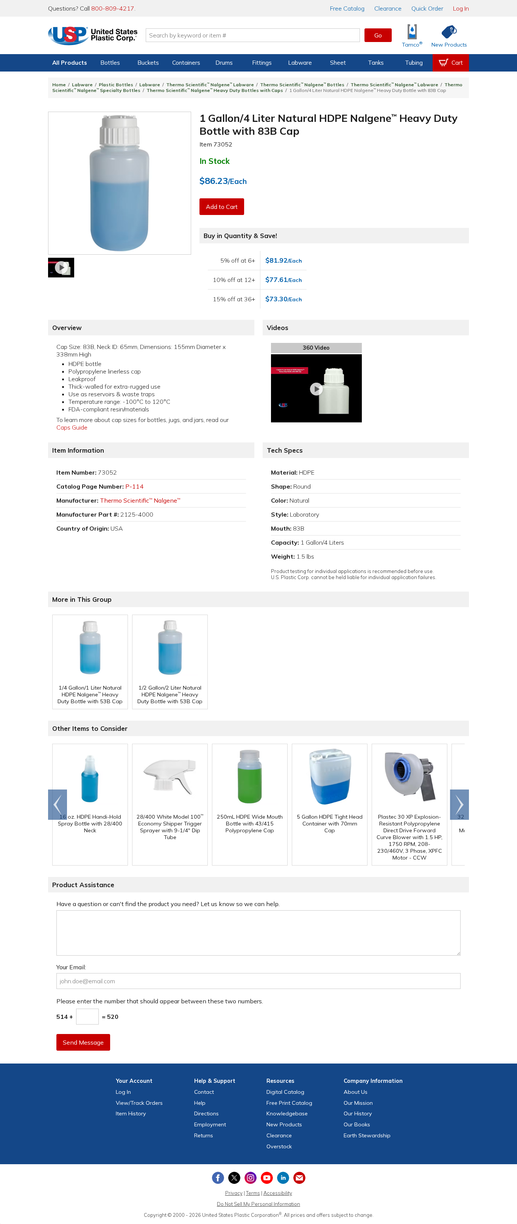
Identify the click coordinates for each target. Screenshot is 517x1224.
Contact (204, 1092)
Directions (206, 1113)
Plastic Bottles (116, 84)
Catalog (347, 8)
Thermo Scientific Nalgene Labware (210, 84)
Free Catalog (289, 1102)
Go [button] (378, 35)
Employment (210, 1124)
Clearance (388, 8)
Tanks (376, 62)
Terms (253, 1193)
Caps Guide (71, 427)
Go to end (57, 804)
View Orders (139, 1102)
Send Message (83, 1042)
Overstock (279, 1146)
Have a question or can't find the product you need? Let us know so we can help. (168, 904)
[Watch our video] (61, 267)
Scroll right (459, 804)
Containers (186, 62)
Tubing (414, 62)
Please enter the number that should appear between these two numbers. (159, 1001)
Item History (131, 1113)
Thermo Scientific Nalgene (140, 500)
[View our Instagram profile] (250, 1177)
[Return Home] (92, 36)
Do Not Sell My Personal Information (258, 1204)
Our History (358, 1113)
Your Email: (71, 967)
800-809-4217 (112, 8)
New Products (284, 1124)
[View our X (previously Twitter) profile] (234, 1177)
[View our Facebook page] (218, 1177)
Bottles (110, 62)
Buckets (148, 62)
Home (59, 84)
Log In (461, 8)
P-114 (134, 486)
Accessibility (277, 1193)
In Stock (214, 161)
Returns (203, 1135)
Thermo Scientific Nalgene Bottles (302, 84)
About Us (356, 1092)
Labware (300, 62)
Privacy (234, 1193)
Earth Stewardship (367, 1135)
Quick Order (427, 8)
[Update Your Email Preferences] (299, 1177)
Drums (224, 62)
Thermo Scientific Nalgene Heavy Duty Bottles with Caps (214, 90)
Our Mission (358, 1102)
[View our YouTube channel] (266, 1177)
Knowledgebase (287, 1113)
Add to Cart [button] (222, 206)
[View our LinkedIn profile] (283, 1177)
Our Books (357, 1124)
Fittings (262, 62)
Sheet (338, 62)
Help (200, 1102)
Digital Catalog (285, 1092)
